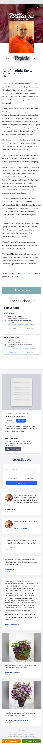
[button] (21, 647)
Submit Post (22, 483)
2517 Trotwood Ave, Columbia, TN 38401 (21, 324)
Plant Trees (30, 328)
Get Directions (13, 328)
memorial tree (27, 273)
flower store (18, 276)
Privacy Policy (16, 736)
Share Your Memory (13, 449)
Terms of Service (27, 736)
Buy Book (21, 421)
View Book (9, 421)
